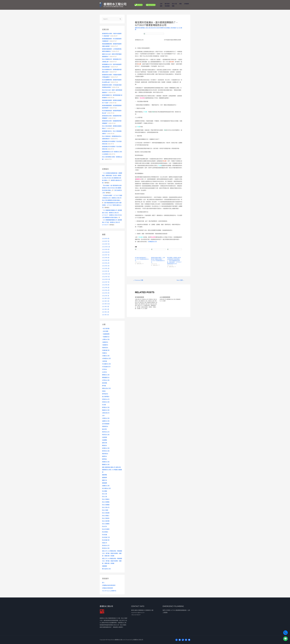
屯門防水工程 (105, 380)
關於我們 (167, 3)
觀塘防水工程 (105, 464)
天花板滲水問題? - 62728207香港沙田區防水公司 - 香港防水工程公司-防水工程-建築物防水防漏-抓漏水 (112, 198)
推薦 (161, 6)
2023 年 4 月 (105, 263)
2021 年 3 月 (105, 309)
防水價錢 (104, 491)
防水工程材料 (105, 518)
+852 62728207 (136, 615)
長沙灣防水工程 (106, 488)
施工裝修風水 (105, 396)
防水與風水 (105, 532)
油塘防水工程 (105, 421)
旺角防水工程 (105, 402)
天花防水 (104, 369)
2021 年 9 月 (105, 306)
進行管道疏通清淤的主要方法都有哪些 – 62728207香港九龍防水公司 (112, 205)
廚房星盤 (104, 383)
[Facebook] (180, 640)
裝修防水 (104, 456)
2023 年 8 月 (105, 252)
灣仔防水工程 (105, 434)
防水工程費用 (105, 523)
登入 (103, 582)
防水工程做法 (105, 499)
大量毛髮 (104, 361)
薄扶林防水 (105, 453)
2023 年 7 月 (105, 255)
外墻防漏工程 (105, 350)
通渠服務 (104, 483)
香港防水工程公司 (115, 4)
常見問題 (167, 6)
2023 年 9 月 (105, 249)
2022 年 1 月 (105, 295)
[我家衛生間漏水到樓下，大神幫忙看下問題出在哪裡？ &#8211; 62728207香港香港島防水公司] (158, 252)
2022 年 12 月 (106, 274)
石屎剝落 (104, 437)
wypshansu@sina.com (137, 612)
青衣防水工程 (105, 548)
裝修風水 (104, 459)
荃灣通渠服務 (139, 297)
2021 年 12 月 (105, 298)
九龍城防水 (105, 345)
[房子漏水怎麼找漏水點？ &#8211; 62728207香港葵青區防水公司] (142, 252)
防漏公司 (104, 543)
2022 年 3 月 (105, 293)
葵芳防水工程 (105, 451)
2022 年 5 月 (105, 287)
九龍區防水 (105, 342)
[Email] (186, 640)
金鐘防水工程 (105, 485)
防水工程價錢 (105, 504)
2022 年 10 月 (106, 279)
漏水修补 (104, 429)
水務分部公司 (105, 413)
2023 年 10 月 (106, 246)
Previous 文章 (138, 280)
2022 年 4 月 (105, 290)
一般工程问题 (105, 328)
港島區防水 (105, 426)
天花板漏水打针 (106, 366)
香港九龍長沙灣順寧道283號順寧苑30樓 (142, 610)
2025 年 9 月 (105, 238)
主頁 (161, 3)
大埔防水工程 (105, 355)
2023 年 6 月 (105, 257)
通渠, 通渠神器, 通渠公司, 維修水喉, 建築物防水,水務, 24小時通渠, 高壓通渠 (112, 470)
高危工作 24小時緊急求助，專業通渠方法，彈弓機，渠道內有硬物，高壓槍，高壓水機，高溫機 (112, 553)
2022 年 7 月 (105, 282)
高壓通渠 (104, 566)
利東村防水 (105, 347)
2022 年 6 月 (105, 285)
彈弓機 (104, 385)
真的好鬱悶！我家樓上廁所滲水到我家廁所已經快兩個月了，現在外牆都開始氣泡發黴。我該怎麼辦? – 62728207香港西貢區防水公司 (174, 260)
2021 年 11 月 (105, 301)
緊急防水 (104, 445)
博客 (180, 3)
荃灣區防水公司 (152, 241)
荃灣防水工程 (105, 448)
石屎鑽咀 (104, 440)
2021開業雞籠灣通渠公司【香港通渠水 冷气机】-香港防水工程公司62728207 (112, 222)
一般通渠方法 (105, 336)
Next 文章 (180, 280)
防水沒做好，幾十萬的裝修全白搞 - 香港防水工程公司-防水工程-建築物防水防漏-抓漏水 (112, 188)
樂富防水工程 (105, 410)
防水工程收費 (105, 513)
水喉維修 (186, 3)
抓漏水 (104, 391)
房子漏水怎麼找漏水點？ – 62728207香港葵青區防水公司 (142, 259)
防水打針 (104, 526)
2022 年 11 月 (105, 276)
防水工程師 (105, 510)
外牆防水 (104, 353)
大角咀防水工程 (106, 358)
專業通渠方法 (105, 377)
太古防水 (104, 372)
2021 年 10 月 (106, 304)
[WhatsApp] (176, 640)
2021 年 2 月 (105, 312)
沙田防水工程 (105, 418)
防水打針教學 (105, 529)
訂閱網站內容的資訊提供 (108, 585)
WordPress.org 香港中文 (109, 590)
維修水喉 (104, 443)
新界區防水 (105, 394)
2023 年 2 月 (105, 268)
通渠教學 (104, 477)
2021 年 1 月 (105, 314)
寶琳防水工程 (105, 375)
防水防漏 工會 (106, 537)
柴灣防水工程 (105, 407)
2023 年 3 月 (105, 266)
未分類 (104, 404)
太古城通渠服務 (165, 297)
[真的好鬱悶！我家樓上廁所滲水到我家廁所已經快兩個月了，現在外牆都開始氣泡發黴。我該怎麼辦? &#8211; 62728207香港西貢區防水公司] (174, 252)
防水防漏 (104, 534)
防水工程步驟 (105, 521)
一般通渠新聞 (105, 334)
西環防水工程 (105, 462)
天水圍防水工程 (106, 364)
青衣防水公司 (105, 545)
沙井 (103, 415)
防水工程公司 (105, 507)
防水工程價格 (105, 502)
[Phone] (183, 640)
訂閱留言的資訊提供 (107, 588)
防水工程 (174, 3)
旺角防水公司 (105, 399)
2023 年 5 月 (105, 260)
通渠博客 (104, 475)
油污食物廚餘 (105, 423)
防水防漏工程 (105, 540)
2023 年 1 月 (105, 271)
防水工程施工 (105, 515)
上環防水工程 (105, 339)
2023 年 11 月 (105, 244)
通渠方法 (104, 480)
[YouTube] (189, 640)
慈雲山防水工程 (106, 388)
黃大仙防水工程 (106, 569)
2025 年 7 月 (105, 241)
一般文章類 (105, 331)
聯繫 (173, 6)
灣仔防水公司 (105, 432)
